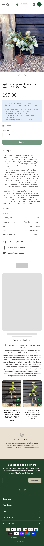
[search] (7, 4)
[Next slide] (25, 75)
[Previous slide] (18, 75)
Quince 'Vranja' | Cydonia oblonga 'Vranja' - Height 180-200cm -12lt (32, 413)
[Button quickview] (18, 400)
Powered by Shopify (22, 542)
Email (8, 480)
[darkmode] (39, 4)
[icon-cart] (34, 4)
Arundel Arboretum (25, 538)
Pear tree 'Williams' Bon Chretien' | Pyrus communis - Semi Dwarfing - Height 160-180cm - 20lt (12, 414)
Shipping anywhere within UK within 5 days (21, 109)
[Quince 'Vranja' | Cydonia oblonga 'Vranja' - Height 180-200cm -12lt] (32, 393)
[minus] (5, 135)
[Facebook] (19, 489)
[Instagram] (24, 489)
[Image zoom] (22, 43)
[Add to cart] (18, 404)
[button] (22, 142)
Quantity (5, 130)
